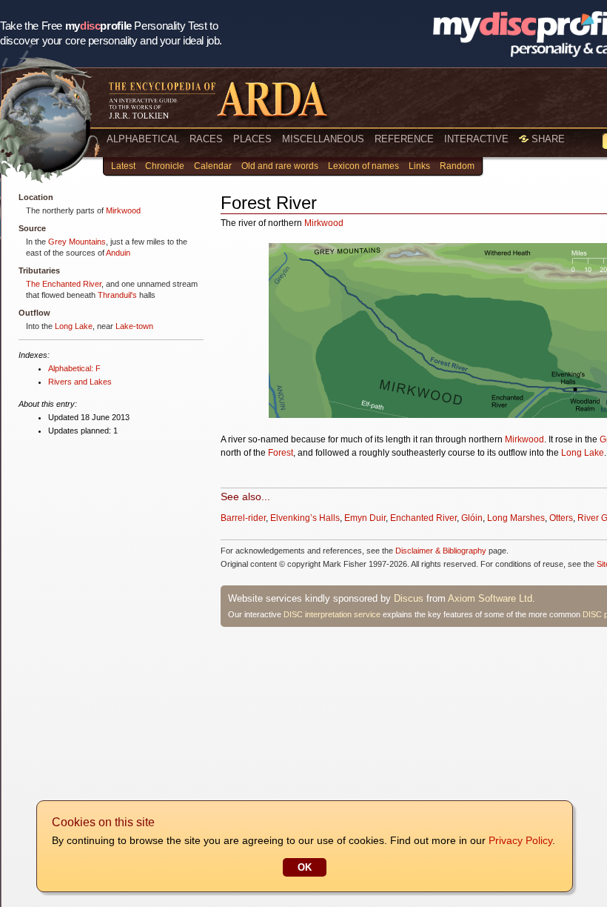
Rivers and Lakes (80, 381)
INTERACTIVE (476, 138)
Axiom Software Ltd (490, 598)
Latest (123, 166)
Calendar (213, 166)
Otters (561, 518)
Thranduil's (117, 294)
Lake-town (134, 326)
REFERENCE (404, 138)
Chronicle (164, 166)
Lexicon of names (363, 166)
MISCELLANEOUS (323, 138)
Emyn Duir (365, 518)
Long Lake (74, 326)
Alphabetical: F (74, 368)
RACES (206, 138)
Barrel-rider (243, 518)
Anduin (118, 252)
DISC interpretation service (332, 614)
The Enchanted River (63, 283)
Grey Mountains (77, 241)
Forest (280, 453)
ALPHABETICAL (143, 138)
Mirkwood (123, 210)
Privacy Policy (520, 840)
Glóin (472, 518)
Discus (408, 598)
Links (419, 166)
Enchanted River (423, 518)
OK (305, 867)
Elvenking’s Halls (305, 518)
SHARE (547, 138)
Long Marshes (516, 518)
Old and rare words (279, 166)
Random (457, 166)
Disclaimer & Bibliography (440, 550)
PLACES (252, 138)
